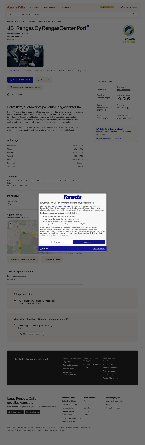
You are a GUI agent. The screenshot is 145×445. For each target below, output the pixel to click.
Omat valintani (56, 242)
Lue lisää (99, 233)
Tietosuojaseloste (99, 249)
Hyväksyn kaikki (89, 242)
